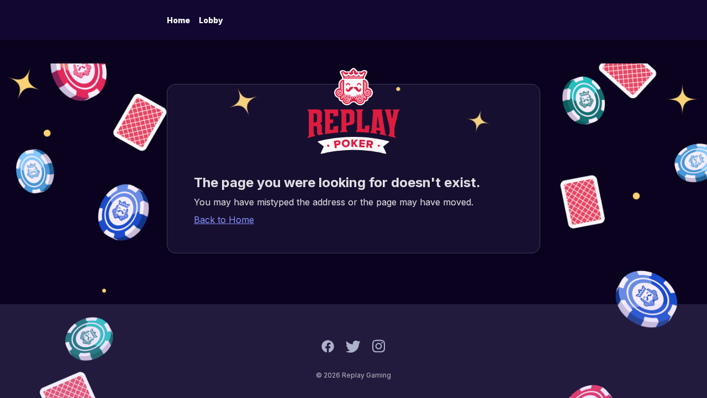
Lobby (211, 20)
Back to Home (224, 219)
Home (178, 20)
